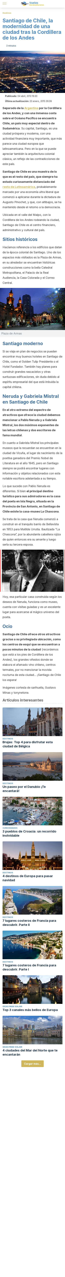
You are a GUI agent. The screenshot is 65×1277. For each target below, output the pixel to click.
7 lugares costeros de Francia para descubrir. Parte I (29, 967)
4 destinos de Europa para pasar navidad (28, 878)
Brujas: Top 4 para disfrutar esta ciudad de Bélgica (28, 744)
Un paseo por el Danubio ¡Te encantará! (24, 789)
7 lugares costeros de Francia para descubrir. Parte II (29, 923)
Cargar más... (32, 1063)
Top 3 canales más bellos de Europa (30, 1010)
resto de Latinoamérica (19, 187)
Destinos (7, 13)
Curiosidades (10, 828)
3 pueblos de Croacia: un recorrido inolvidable (29, 833)
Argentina (31, 108)
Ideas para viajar (12, 1006)
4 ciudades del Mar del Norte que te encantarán (30, 1052)
